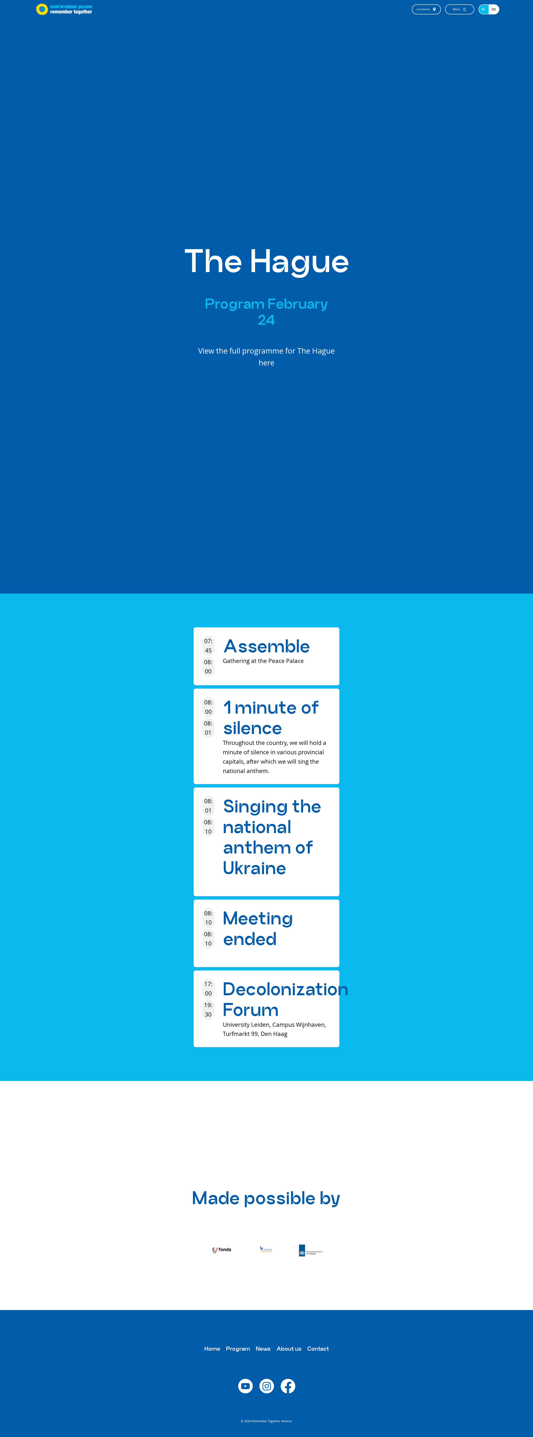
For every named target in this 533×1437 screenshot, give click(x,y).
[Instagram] (266, 1386)
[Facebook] (288, 1386)
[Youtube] (245, 1386)
